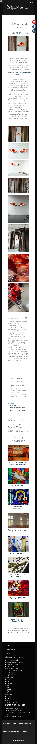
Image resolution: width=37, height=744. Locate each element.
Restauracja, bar (12, 666)
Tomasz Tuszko (15, 419)
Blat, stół (9, 695)
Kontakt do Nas (13, 704)
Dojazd (7, 653)
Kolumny (9, 676)
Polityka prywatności (25, 723)
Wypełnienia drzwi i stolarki (15, 663)
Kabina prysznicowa (13, 664)
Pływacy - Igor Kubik (17, 598)
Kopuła (9, 698)
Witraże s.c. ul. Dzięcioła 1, (13, 709)
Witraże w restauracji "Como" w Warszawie (17, 463)
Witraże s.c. (15, 6)
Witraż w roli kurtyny (17, 553)
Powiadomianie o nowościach (11, 731)
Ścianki (9, 696)
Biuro (8, 687)
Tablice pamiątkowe (13, 668)
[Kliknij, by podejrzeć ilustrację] (18, 43)
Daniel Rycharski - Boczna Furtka (18, 431)
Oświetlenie (10, 693)
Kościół (9, 689)
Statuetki (9, 683)
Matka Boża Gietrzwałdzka (17, 508)
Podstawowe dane (11, 649)
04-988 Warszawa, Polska (13, 711)
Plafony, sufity (11, 672)
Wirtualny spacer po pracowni (14, 657)
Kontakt (25, 731)
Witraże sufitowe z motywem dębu (17, 575)
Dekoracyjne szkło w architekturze (17, 9)
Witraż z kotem (17, 485)
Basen (9, 681)
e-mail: (14, 716)
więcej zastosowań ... (13, 702)
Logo (8, 685)
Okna (8, 680)
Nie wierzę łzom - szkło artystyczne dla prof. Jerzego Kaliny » (18, 632)
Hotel (8, 700)
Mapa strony (7, 723)
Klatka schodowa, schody (14, 670)
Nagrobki (9, 691)
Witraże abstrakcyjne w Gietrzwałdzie (17, 531)
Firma (7, 645)
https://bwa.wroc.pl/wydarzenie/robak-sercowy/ (21, 73)
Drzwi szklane (11, 674)
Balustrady (10, 678)
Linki (14, 723)
